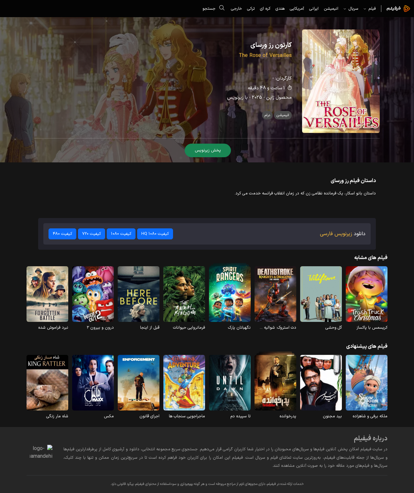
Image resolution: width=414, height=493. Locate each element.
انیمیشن (331, 8)
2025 (257, 97)
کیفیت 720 (91, 234)
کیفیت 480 (62, 234)
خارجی (236, 8)
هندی (280, 8)
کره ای (265, 8)
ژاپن (270, 97)
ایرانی (314, 8)
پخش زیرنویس (208, 150)
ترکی (251, 8)
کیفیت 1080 (121, 234)
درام (267, 115)
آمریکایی (297, 8)
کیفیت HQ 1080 (155, 234)
